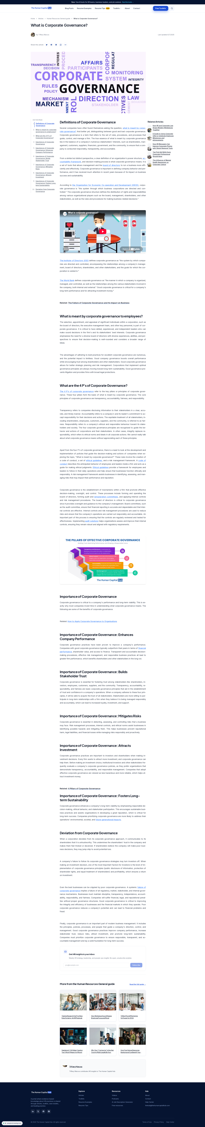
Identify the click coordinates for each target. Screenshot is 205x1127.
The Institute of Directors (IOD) (74, 260)
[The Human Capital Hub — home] (41, 8)
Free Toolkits (160, 8)
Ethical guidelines (101, 467)
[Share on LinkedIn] (56, 45)
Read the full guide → (138, 984)
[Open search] (172, 8)
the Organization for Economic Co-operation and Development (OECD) (105, 185)
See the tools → (128, 2)
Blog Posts (69, 8)
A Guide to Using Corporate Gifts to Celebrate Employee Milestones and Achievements (163, 137)
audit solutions (91, 521)
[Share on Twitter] (47, 45)
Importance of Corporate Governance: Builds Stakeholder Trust (45, 158)
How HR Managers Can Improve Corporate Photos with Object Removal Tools (163, 146)
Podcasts (115, 1099)
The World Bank (67, 280)
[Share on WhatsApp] (61, 45)
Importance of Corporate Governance (45, 143)
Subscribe (136, 965)
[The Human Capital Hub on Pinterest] (49, 1111)
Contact (136, 8)
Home (33, 18)
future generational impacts (108, 820)
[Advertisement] (161, 80)
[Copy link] (65, 45)
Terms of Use (147, 1122)
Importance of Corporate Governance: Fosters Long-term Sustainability (46, 183)
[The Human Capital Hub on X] (38, 1111)
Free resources (117, 1105)
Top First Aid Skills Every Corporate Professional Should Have (162, 154)
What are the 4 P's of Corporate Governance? (45, 137)
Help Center (149, 1102)
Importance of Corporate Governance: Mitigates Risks (45, 167)
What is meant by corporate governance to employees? (46, 131)
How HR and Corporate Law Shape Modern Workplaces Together (163, 128)
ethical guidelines (94, 460)
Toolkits (116, 8)
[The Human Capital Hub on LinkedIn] (33, 1111)
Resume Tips (102, 8)
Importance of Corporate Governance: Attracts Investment (45, 175)
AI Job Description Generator (122, 1102)
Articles (40, 18)
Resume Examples (84, 8)
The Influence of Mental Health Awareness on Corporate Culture (162, 162)
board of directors (111, 165)
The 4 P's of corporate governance (77, 391)
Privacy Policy (159, 1122)
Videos (114, 1095)
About (127, 8)
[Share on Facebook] (51, 45)
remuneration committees (106, 497)
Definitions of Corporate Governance (45, 125)
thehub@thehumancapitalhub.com (157, 1105)
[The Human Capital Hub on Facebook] (43, 1111)
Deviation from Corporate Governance (45, 190)
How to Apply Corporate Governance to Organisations (92, 621)
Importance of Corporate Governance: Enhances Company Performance (45, 150)
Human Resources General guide (58, 18)
